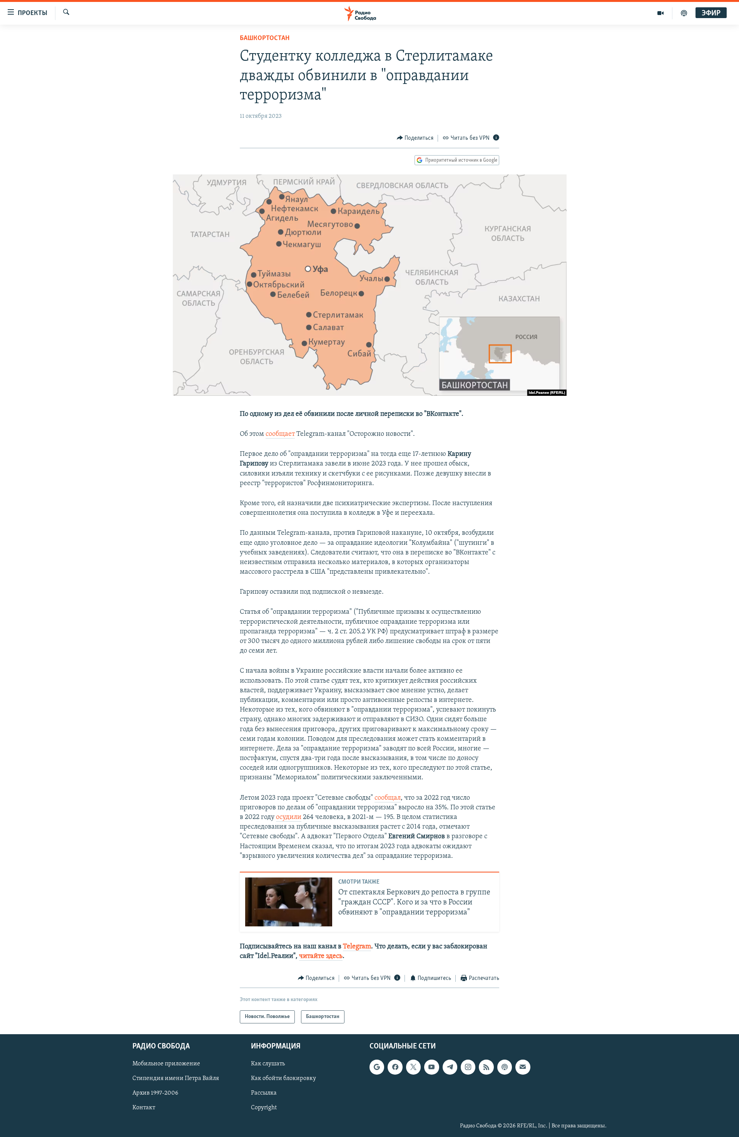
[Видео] (660, 13)
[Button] (415, 138)
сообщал (388, 798)
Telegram (357, 946)
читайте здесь (321, 956)
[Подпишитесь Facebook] (395, 1067)
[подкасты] (684, 13)
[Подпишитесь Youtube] (431, 1067)
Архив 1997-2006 (155, 1093)
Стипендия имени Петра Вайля (175, 1079)
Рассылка (264, 1093)
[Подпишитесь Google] (377, 1067)
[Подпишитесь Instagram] (468, 1067)
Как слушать (268, 1064)
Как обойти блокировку (283, 1079)
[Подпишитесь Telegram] (450, 1067)
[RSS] (486, 1067)
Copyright (264, 1108)
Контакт (143, 1108)
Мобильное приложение (166, 1064)
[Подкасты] (504, 1067)
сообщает (280, 434)
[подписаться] (522, 1067)
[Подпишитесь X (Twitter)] (413, 1067)
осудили (288, 817)
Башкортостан (264, 38)
